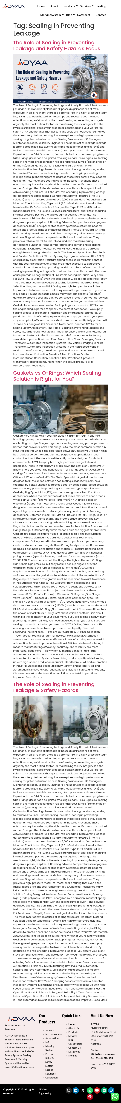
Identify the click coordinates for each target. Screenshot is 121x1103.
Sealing (101, 6)
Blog (69, 15)
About (54, 6)
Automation (52, 1038)
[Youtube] (97, 1090)
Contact (101, 15)
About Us (73, 1027)
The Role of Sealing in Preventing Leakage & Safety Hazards (54, 687)
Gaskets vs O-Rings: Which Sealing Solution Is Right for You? (57, 375)
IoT (47, 1042)
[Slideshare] (111, 1090)
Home (41, 6)
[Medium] (104, 1090)
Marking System (50, 15)
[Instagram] (69, 1090)
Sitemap (72, 1055)
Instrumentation (54, 1034)
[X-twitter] (83, 1090)
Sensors (49, 1030)
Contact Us (74, 1047)
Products (69, 6)
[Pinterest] (90, 1097)
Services (85, 6)
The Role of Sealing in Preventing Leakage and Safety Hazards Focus (56, 45)
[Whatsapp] (90, 1090)
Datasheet (83, 15)
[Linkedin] (76, 1090)
